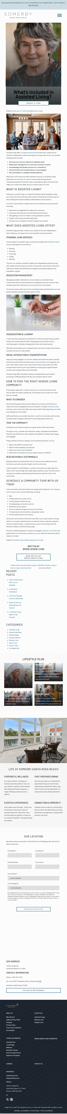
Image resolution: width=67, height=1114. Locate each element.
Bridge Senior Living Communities (46, 1038)
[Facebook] (7, 1095)
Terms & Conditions (46, 1111)
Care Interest (12, 874)
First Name (12, 851)
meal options (17, 450)
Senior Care (13, 643)
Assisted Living (18, 540)
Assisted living (11, 204)
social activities (40, 362)
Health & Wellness (15, 632)
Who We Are (10, 1017)
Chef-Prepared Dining (46, 776)
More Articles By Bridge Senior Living (33, 557)
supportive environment (30, 153)
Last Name (39, 851)
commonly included (23, 179)
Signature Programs (13, 1055)
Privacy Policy (10, 1025)
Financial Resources (12, 1078)
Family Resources (12, 1076)
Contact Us (39, 1064)
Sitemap (9, 1022)
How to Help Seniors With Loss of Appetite (16, 582)
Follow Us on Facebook (33, 990)
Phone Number (13, 862)
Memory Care (13, 640)
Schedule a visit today (49, 531)
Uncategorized (14, 648)
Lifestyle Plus (10, 1042)
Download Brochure (33, 909)
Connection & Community (48, 802)
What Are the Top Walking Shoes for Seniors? (15, 605)
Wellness (9, 1047)
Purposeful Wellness (16, 776)
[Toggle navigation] (59, 15)
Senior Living (38, 540)
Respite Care (39, 1022)
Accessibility (10, 1030)
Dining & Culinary (12, 1050)
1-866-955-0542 (16, 977)
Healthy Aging (29, 540)
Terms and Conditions (13, 1028)
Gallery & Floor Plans (13, 1020)
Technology (10, 1045)
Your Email (39, 862)
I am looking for (13, 883)
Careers (9, 1064)
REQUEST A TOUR (33, 103)
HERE (39, 981)
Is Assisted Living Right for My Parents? (15, 614)
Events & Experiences (16, 802)
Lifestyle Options (15, 638)
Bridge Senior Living (35, 111)
